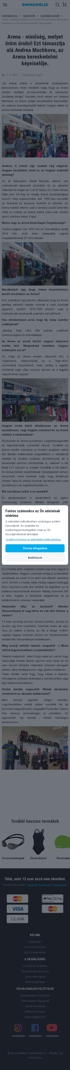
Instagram (60, 884)
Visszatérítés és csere (35, 971)
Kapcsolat (35, 941)
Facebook (45, 884)
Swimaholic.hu (10, 15)
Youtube (32, 884)
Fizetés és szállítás (35, 966)
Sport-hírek (29, 15)
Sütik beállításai (35, 982)
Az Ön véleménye (35, 952)
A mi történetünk (35, 947)
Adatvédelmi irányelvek (35, 1001)
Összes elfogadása (35, 548)
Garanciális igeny (35, 976)
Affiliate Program (35, 1011)
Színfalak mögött (50, 15)
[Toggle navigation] (5, 4)
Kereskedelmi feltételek (35, 995)
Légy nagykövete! (35, 1017)
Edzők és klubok (35, 1006)
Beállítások (35, 557)
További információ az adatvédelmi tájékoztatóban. (33, 539)
